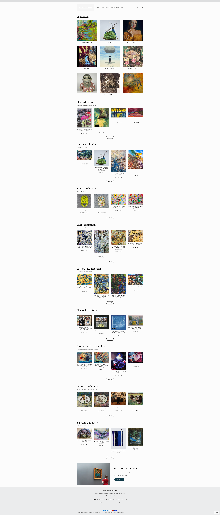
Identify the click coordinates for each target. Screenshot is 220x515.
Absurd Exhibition (132, 68)
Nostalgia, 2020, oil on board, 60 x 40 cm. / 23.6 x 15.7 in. (135, 119)
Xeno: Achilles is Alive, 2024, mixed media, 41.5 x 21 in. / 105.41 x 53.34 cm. (118, 451)
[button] (137, 7)
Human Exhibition (132, 42)
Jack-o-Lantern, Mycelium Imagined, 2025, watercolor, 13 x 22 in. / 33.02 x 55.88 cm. (135, 171)
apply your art (119, 479)
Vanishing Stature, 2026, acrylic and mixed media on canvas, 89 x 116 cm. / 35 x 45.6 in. (101, 365)
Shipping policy (113, 512)
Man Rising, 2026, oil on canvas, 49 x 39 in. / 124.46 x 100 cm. (118, 372)
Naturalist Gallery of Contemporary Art (85, 512)
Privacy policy (101, 512)
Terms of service (107, 512)
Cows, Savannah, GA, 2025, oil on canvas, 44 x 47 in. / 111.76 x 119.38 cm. (135, 407)
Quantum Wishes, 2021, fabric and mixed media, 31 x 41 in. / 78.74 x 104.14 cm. (101, 331)
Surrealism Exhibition (109, 68)
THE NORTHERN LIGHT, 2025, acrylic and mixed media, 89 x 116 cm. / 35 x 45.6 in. (84, 365)
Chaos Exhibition (86, 68)
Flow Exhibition (86, 42)
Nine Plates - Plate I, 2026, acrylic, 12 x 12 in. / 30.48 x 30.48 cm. (84, 409)
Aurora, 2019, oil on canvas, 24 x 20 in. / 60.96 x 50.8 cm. (135, 448)
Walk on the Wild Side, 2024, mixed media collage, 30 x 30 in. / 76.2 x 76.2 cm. (118, 247)
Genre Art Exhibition (109, 94)
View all (110, 137)
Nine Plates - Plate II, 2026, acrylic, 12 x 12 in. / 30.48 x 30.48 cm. (101, 409)
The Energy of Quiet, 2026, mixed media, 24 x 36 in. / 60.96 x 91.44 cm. (84, 162)
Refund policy (95, 512)
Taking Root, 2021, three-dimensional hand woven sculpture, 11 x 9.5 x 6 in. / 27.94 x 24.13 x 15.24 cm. (101, 168)
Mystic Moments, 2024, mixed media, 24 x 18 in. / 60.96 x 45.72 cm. (101, 296)
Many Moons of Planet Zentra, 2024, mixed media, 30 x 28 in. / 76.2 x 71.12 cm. (84, 287)
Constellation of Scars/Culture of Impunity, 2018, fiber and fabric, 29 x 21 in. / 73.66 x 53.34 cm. (84, 328)
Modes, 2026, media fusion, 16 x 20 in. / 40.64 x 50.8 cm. (101, 442)
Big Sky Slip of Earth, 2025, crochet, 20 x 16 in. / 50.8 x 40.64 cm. (84, 441)
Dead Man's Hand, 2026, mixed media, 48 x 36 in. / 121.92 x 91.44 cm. (119, 207)
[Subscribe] (119, 502)
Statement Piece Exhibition (86, 94)
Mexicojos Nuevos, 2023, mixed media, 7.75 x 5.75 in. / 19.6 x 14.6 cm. (136, 287)
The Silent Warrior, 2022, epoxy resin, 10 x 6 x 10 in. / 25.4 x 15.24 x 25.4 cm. (101, 211)
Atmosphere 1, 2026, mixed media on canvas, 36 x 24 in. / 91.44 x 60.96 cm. (118, 174)
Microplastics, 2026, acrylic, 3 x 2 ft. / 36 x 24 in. (101, 254)
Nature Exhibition (109, 42)
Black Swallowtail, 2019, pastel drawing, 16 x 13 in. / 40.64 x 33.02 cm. (84, 130)
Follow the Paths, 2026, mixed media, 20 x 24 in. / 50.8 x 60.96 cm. (135, 244)
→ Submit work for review (110, 495)
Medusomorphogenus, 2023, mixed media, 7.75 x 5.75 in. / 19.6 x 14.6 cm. (118, 296)
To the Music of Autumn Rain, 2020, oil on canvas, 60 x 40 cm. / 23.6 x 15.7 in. (118, 119)
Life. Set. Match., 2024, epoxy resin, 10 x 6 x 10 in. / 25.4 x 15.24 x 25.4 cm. (84, 211)
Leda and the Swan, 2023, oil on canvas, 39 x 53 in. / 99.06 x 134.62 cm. (135, 364)
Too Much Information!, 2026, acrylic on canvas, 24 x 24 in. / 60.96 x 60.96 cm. (84, 247)
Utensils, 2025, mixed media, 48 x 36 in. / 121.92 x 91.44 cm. (135, 207)
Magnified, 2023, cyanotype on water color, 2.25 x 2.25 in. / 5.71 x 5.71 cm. (118, 332)
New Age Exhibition (132, 94)
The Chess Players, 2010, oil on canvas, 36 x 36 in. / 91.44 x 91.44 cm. (119, 407)
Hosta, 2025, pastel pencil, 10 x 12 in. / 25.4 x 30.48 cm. (101, 129)
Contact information (120, 512)
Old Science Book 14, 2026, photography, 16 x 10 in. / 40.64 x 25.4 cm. (135, 328)
